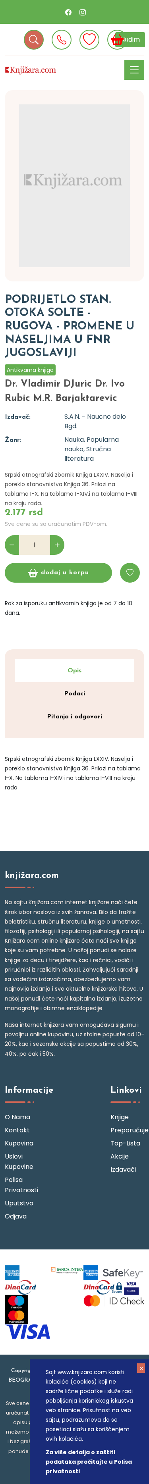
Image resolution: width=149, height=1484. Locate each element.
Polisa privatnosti (21, 1185)
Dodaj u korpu (65, 573)
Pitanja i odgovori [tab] (74, 717)
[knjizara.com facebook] (68, 12)
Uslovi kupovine (19, 1161)
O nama (17, 1117)
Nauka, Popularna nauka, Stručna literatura (91, 449)
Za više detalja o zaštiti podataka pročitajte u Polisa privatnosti (89, 1461)
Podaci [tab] (74, 694)
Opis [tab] (74, 671)
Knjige (119, 1117)
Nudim (130, 39)
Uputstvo (19, 1203)
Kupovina (19, 1143)
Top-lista (125, 1143)
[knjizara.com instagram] (82, 12)
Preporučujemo (127, 1130)
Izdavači (123, 1169)
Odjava (16, 1216)
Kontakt (17, 1130)
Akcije (119, 1156)
